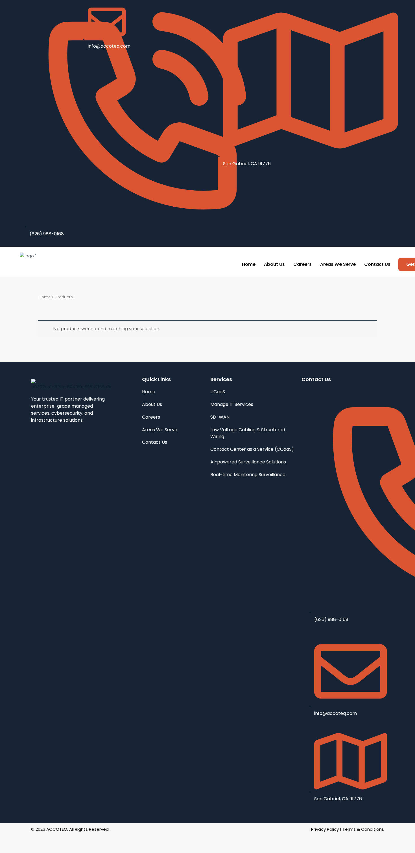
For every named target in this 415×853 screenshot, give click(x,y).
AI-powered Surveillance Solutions (248, 462)
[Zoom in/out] (8, 840)
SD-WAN (220, 417)
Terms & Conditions (363, 829)
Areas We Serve (338, 264)
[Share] (44, 840)
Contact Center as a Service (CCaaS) (252, 449)
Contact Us (377, 264)
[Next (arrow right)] (26, 849)
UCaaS (217, 391)
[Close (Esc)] (62, 840)
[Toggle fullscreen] (26, 840)
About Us (274, 264)
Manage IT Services (231, 404)
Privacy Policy (325, 829)
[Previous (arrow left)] (8, 849)
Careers (302, 264)
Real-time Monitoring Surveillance (247, 474)
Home (248, 264)
